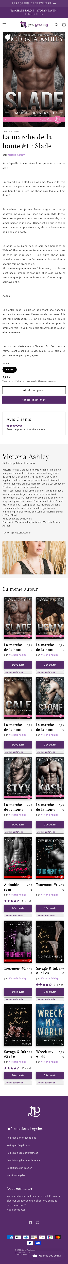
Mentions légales (16, 1175)
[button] (4, 24)
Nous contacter (16, 1209)
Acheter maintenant (34, 399)
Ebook (9, 369)
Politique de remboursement (22, 1153)
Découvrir (18, 664)
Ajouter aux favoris (14, 672)
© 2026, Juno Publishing (25, 1250)
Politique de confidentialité (21, 1137)
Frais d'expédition (23, 381)
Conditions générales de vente (23, 1160)
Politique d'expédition (18, 1145)
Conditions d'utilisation (19, 1168)
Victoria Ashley (16, 155)
